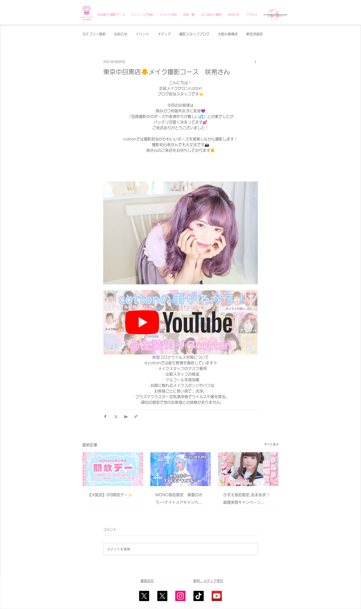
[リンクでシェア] (136, 416)
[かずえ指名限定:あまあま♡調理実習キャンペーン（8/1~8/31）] (248, 469)
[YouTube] (217, 596)
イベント (142, 34)
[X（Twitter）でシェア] (115, 416)
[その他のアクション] (255, 61)
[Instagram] (180, 596)
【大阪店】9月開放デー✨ (110, 495)
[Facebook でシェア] (105, 416)
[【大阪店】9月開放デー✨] (113, 469)
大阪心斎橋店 (228, 34)
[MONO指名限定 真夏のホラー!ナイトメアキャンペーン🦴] (180, 469)
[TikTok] (198, 596)
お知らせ (120, 34)
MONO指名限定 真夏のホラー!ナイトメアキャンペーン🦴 (178, 499)
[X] (144, 596)
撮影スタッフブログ (194, 34)
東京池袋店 (254, 34)
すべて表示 (271, 444)
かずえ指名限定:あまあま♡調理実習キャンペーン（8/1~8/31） (246, 499)
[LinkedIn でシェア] (126, 416)
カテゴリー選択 (94, 34)
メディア (164, 34)
